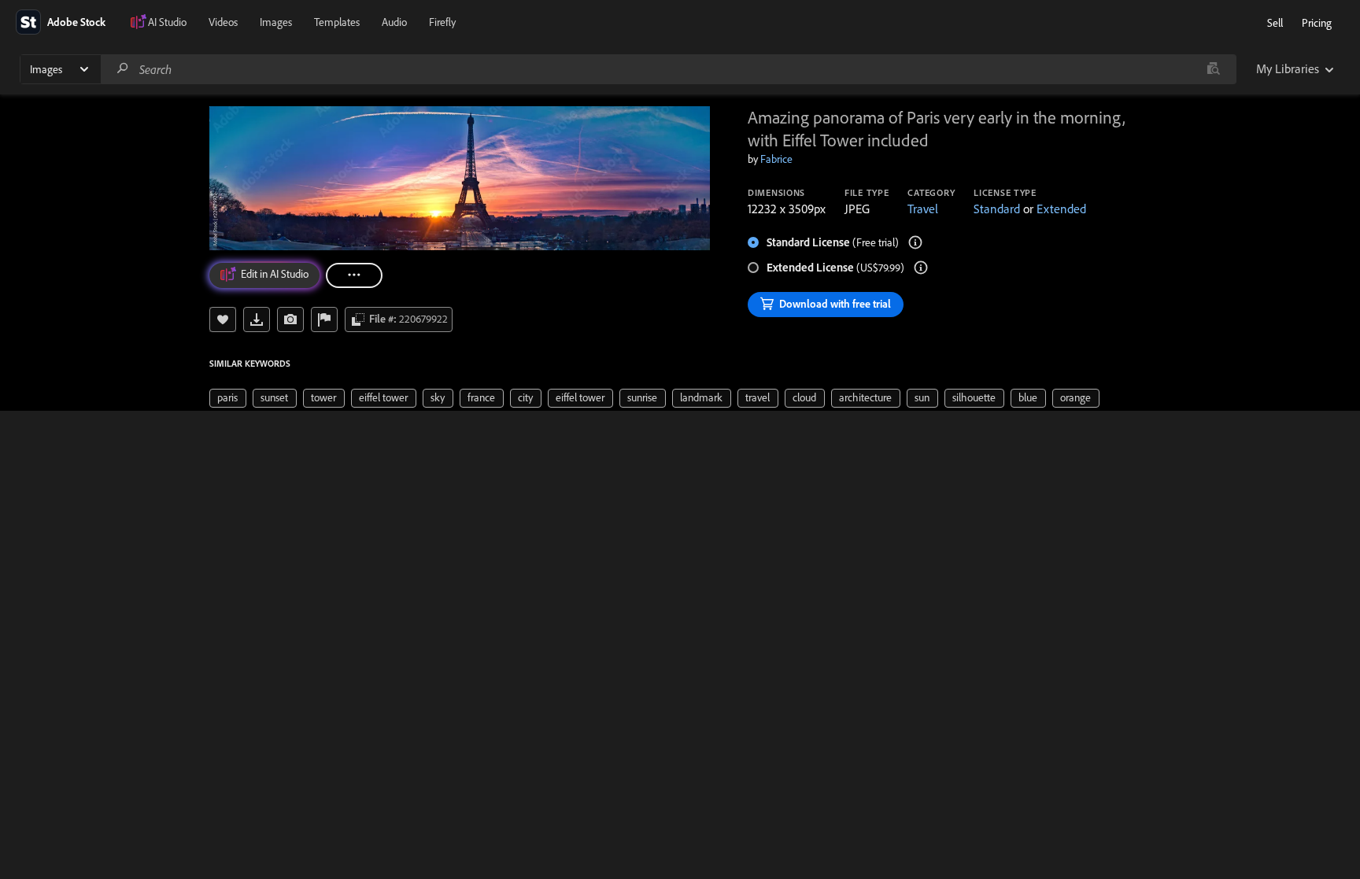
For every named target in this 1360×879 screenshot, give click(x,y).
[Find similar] (1213, 69)
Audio (394, 22)
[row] (227, 398)
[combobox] (668, 69)
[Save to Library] (222, 319)
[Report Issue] (324, 319)
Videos (223, 22)
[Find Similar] (290, 319)
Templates (337, 22)
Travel (922, 208)
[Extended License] (920, 267)
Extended (1061, 208)
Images (276, 22)
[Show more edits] (354, 275)
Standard (997, 208)
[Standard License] (915, 242)
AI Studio (167, 22)
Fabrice (776, 159)
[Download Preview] (256, 319)
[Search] (122, 69)
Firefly (442, 22)
